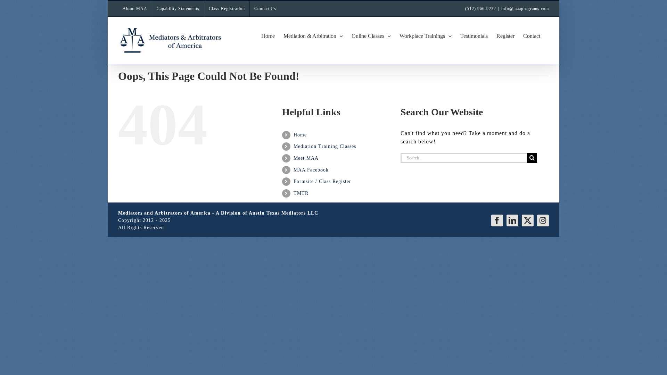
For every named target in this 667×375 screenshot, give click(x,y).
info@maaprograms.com (525, 8)
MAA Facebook (311, 170)
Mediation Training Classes (325, 146)
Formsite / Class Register (322, 181)
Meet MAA (306, 158)
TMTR (301, 193)
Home (300, 135)
